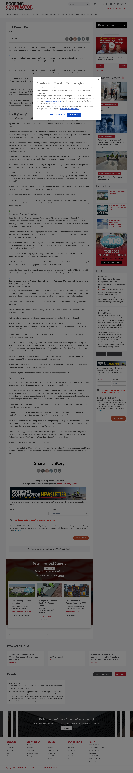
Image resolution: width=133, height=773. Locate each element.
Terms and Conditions (52, 101)
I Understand (74, 115)
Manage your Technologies (57, 115)
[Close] (98, 79)
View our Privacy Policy (69, 109)
